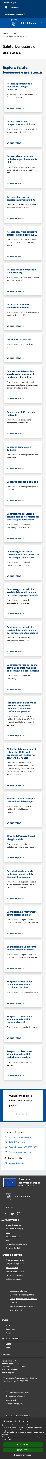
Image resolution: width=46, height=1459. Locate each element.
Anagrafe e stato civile (15, 1259)
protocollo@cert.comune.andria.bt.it (21, 1378)
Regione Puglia (10, 2)
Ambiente (14, 1302)
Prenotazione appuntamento (17, 1392)
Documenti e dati (13, 1248)
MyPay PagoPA (7, 1372)
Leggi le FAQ (11, 1399)
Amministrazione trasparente (18, 1415)
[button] (23, 1455)
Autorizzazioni (16, 1310)
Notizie (9, 1325)
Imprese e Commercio (15, 1271)
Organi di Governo (13, 1224)
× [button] (43, 1420)
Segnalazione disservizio (16, 1396)
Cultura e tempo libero (15, 1263)
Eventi (8, 1347)
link (10, 1439)
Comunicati (10, 1328)
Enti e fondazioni (13, 1236)
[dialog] (23, 1438)
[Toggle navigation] (4, 22)
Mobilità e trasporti (14, 1279)
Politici (8, 1240)
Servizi (14, 33)
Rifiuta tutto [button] (23, 1450)
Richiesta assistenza (14, 1403)
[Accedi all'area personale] (6, 7)
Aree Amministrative (14, 1228)
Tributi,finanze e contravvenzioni (23, 1298)
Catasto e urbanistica (14, 1275)
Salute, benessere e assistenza (22, 1306)
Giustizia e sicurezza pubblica (22, 1294)
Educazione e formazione (20, 1290)
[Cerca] (40, 23)
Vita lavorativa (12, 1267)
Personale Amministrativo (16, 1244)
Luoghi (8, 1343)
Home (5, 33)
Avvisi (8, 1332)
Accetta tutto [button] (23, 1444)
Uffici (8, 1232)
